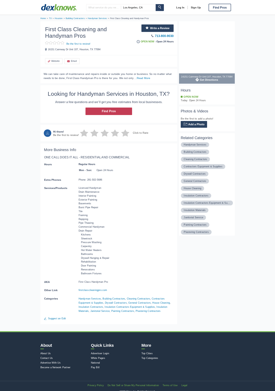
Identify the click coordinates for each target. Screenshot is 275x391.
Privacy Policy (96, 385)
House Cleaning (161, 302)
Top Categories (149, 358)
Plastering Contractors (148, 311)
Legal (184, 385)
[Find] (160, 7)
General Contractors (139, 302)
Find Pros (109, 111)
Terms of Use (170, 385)
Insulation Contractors (91, 306)
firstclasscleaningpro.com (93, 290)
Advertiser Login (100, 353)
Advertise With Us (50, 362)
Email (74, 61)
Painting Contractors (122, 311)
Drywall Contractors (116, 302)
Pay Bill (95, 367)
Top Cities (147, 353)
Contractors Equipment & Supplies (203, 166)
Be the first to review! (78, 43)
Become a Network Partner (55, 367)
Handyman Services (90, 298)
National (95, 362)
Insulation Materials (195, 210)
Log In (180, 7)
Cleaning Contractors (138, 298)
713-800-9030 (164, 36)
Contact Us (46, 358)
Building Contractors (114, 298)
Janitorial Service (100, 311)
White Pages (98, 358)
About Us (45, 353)
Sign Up (196, 7)
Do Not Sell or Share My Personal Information (133, 385)
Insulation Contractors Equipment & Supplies (130, 306)
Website (55, 61)
